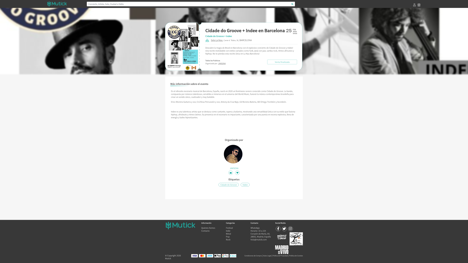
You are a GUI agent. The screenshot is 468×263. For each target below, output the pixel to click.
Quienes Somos (208, 227)
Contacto (205, 230)
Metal (228, 233)
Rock (228, 239)
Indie (228, 230)
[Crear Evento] (419, 4)
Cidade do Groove (228, 184)
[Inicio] (65, 4)
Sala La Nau (217, 40)
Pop (228, 236)
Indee (245, 184)
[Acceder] (414, 4)
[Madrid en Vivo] (296, 238)
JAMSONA (222, 63)
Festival (229, 227)
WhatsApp (255, 227)
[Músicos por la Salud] (281, 237)
